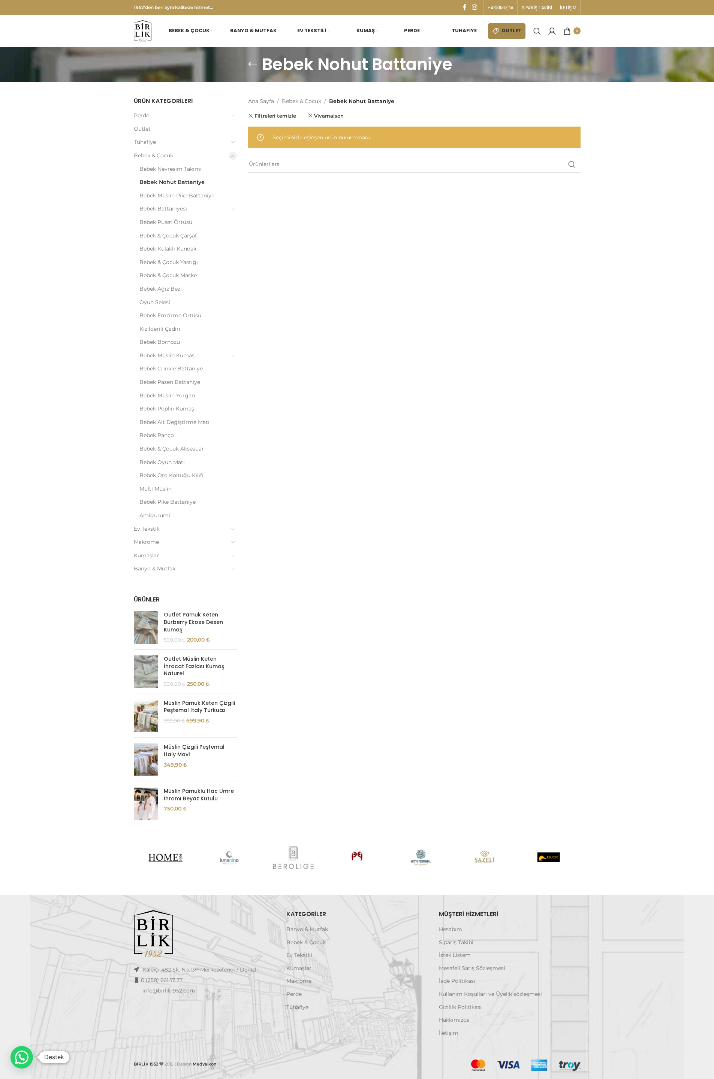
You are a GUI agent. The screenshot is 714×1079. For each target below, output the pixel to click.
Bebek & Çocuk (153, 155)
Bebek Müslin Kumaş (167, 355)
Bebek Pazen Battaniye (169, 382)
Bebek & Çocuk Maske (168, 275)
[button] (21, 1057)
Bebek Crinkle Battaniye (171, 368)
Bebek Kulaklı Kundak (167, 248)
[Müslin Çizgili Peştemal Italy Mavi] (146, 759)
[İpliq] (357, 857)
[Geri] (252, 64)
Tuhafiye (145, 142)
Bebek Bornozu (159, 342)
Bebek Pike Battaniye (167, 501)
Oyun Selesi (154, 302)
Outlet (142, 128)
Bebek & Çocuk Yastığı (168, 262)
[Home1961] (165, 857)
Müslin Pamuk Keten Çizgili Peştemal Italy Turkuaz (199, 707)
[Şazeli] (484, 857)
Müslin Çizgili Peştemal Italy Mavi (194, 750)
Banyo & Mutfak (154, 568)
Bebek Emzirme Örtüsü (170, 315)
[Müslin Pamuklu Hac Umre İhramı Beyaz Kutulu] (146, 804)
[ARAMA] (572, 164)
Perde (141, 115)
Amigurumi (154, 515)
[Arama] (537, 31)
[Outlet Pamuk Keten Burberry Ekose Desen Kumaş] (146, 627)
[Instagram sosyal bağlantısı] (474, 7)
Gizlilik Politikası (460, 1007)
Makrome (146, 542)
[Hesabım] (552, 31)
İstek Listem (455, 955)
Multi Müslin (155, 488)
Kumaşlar (146, 555)
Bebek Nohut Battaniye (172, 182)
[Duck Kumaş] (548, 857)
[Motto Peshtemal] (421, 857)
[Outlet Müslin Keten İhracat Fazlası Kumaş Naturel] (146, 671)
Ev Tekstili (147, 528)
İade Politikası (457, 981)
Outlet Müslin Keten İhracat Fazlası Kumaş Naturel (194, 666)
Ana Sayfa (261, 101)
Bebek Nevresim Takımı (170, 169)
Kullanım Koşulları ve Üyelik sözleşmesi (490, 994)
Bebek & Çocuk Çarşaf (168, 235)
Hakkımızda (454, 1019)
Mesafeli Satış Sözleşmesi (472, 968)
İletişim (448, 1033)
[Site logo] (143, 30)
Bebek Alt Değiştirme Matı (174, 422)
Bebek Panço (156, 435)
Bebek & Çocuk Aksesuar (171, 448)
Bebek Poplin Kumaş (166, 408)
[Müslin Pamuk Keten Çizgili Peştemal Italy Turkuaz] (146, 716)
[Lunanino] (229, 857)
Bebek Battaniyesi (163, 208)
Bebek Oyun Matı (162, 462)
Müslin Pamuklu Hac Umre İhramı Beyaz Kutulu (199, 795)
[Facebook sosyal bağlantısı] (464, 7)
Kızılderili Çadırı (159, 328)
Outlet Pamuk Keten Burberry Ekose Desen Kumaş (193, 622)
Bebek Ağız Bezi (160, 288)
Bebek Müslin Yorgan (167, 395)
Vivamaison (329, 116)
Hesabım (450, 929)
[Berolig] (293, 857)
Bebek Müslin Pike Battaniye (176, 195)
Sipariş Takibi (456, 942)
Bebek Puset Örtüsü (165, 222)
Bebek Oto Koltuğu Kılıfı (171, 475)
